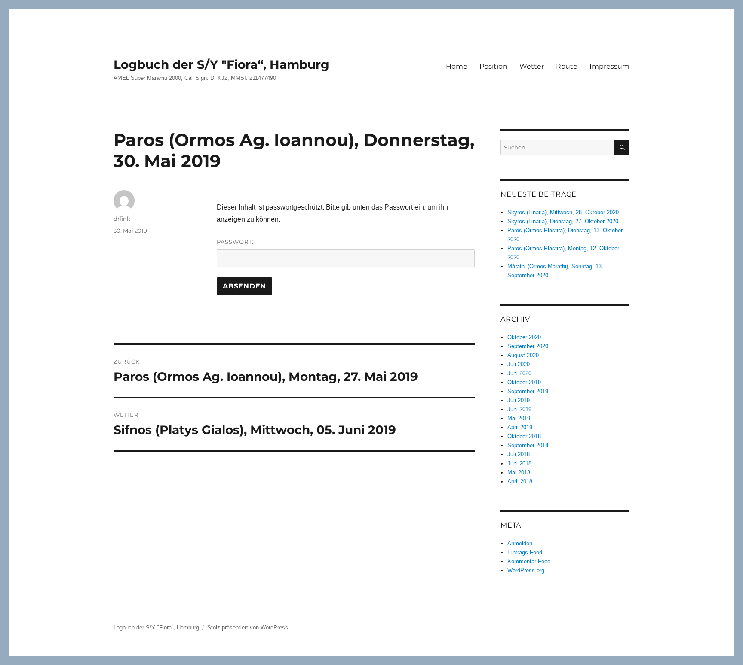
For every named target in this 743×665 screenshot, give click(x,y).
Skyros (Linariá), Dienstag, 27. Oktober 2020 (562, 221)
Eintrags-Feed (524, 552)
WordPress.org (525, 570)
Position (493, 66)
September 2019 (527, 391)
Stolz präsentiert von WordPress (247, 627)
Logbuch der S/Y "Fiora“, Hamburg (221, 64)
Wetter (531, 66)
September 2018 (527, 445)
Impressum (609, 66)
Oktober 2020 (524, 337)
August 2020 (523, 355)
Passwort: (235, 241)
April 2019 (519, 427)
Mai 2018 (518, 472)
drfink (122, 218)
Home (456, 66)
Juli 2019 (518, 400)
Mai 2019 (518, 418)
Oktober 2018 (524, 436)
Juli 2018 (518, 454)
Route (566, 66)
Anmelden (519, 543)
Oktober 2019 (524, 382)
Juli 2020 (518, 364)
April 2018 (519, 481)
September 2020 (527, 346)
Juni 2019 (519, 409)
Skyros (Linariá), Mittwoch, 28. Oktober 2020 (563, 212)
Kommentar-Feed (528, 561)
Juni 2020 (519, 373)
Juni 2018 (519, 463)
